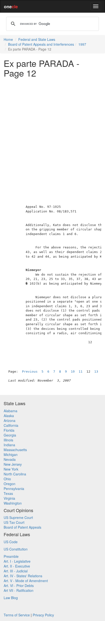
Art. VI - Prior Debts (19, 585)
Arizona (9, 420)
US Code (11, 541)
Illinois (8, 439)
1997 (82, 44)
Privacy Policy (43, 614)
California (11, 425)
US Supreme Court (18, 517)
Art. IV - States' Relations (23, 575)
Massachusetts (15, 449)
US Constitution (16, 549)
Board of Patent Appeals (22, 527)
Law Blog (11, 597)
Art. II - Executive (17, 566)
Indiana (9, 444)
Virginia (9, 498)
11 (81, 371)
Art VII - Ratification (18, 590)
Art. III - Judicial (16, 571)
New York (11, 469)
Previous (30, 371)
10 (73, 371)
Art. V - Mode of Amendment (26, 580)
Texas (8, 493)
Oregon (9, 483)
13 (96, 371)
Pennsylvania (14, 488)
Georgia (10, 435)
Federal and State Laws (36, 39)
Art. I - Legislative (17, 561)
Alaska (9, 415)
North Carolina (15, 474)
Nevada (10, 459)
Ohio (7, 478)
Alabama (10, 410)
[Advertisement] (52, 133)
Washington (13, 503)
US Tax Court (14, 522)
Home (8, 39)
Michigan (11, 454)
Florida (9, 430)
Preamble (11, 556)
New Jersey (13, 464)
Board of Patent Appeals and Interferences (41, 44)
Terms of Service (17, 614)
